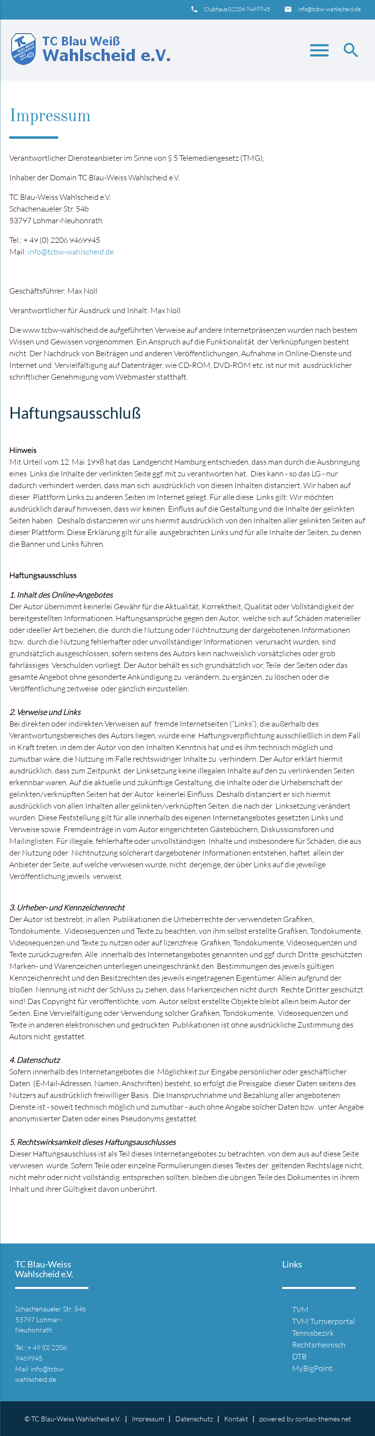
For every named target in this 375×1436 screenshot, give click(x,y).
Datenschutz (194, 1419)
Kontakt (236, 1419)
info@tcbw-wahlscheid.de (329, 9)
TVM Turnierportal (323, 1321)
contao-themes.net (323, 1419)
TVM (300, 1309)
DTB (299, 1356)
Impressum (148, 1419)
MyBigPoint (312, 1368)
